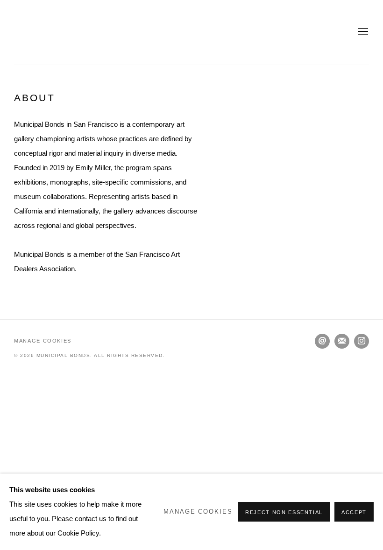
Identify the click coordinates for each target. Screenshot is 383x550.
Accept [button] (354, 512)
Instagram (361, 341)
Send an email (322, 341)
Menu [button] (362, 32)
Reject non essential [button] (284, 512)
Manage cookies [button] (42, 341)
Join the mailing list (341, 341)
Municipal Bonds (56, 32)
